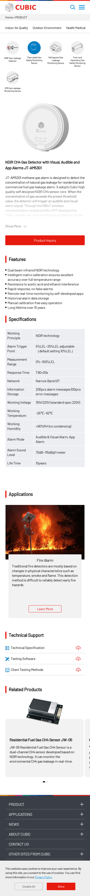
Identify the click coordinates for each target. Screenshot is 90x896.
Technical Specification (28, 647)
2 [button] (46, 781)
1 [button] (44, 781)
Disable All (28, 886)
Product (16, 804)
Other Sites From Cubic (29, 854)
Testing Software (23, 658)
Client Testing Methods (27, 669)
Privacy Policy (43, 877)
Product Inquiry (45, 240)
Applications (20, 814)
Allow (61, 886)
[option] (45, 127)
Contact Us (19, 844)
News (14, 824)
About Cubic (20, 834)
